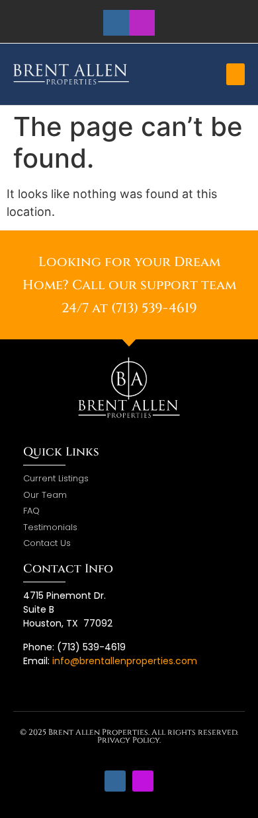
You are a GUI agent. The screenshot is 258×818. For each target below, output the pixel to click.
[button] (235, 74)
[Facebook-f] (116, 23)
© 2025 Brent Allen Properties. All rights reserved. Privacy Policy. (129, 736)
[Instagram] (142, 23)
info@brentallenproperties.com (124, 660)
